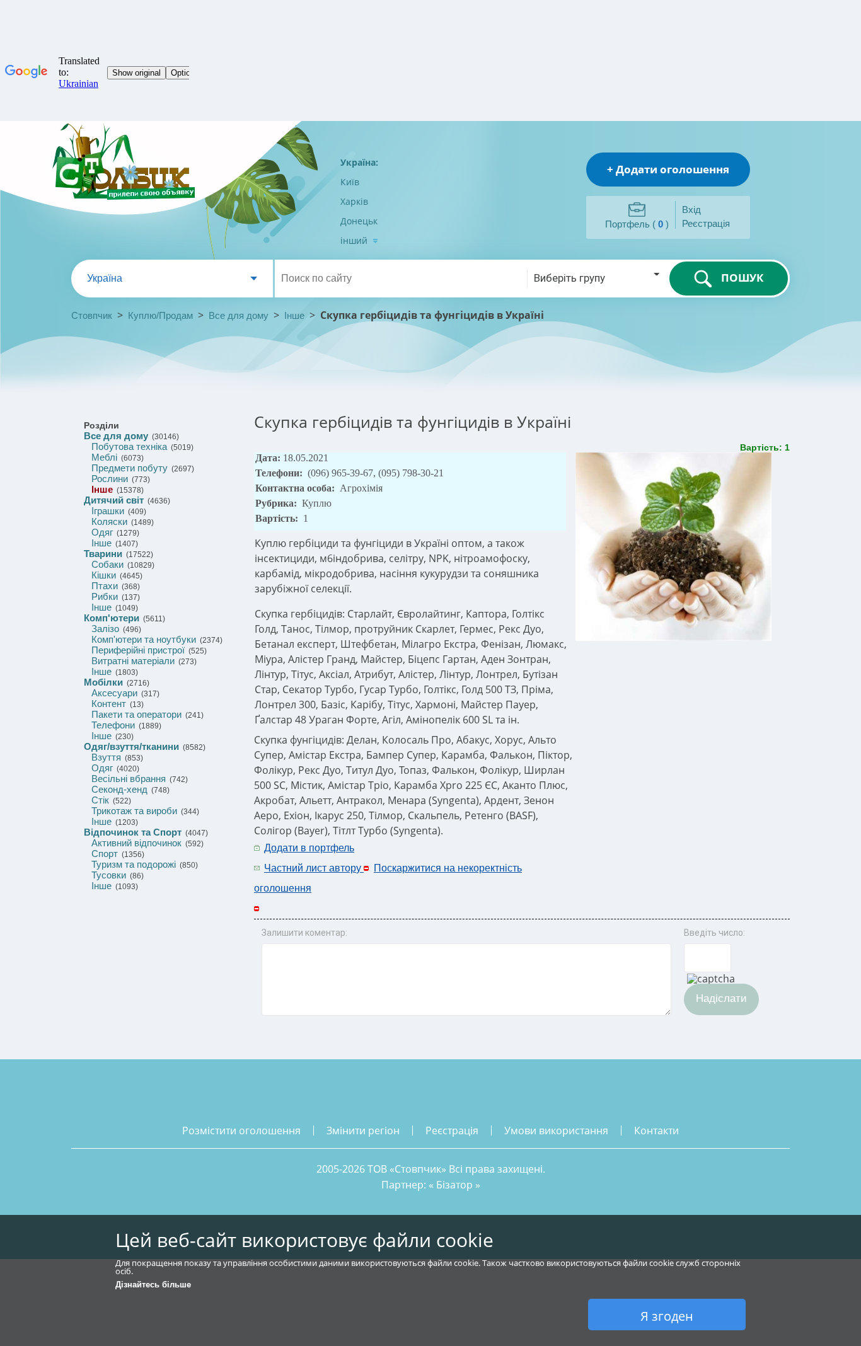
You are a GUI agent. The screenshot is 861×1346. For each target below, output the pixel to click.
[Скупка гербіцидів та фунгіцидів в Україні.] (674, 638)
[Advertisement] (649, 857)
